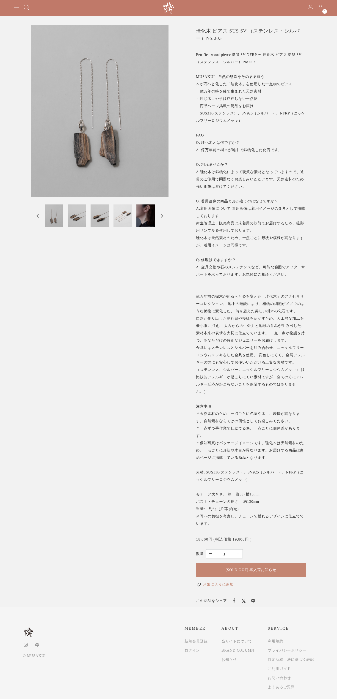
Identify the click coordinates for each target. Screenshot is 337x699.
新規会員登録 (196, 641)
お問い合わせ (279, 678)
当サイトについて (236, 641)
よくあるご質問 (281, 687)
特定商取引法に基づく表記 (291, 659)
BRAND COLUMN (237, 650)
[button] (54, 216)
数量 (200, 554)
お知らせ (229, 659)
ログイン (192, 650)
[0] (320, 8)
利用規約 (275, 641)
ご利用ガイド (279, 669)
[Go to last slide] (37, 215)
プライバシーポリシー (287, 650)
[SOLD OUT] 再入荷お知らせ (251, 570)
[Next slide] (161, 215)
